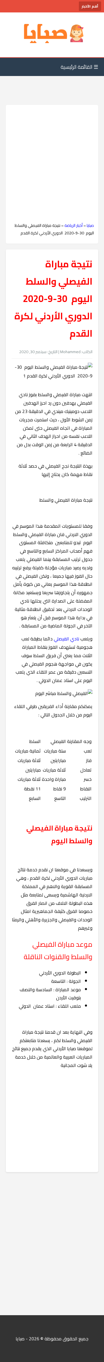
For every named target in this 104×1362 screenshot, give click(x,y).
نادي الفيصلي (66, 638)
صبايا (90, 225)
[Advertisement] (52, 164)
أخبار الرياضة (73, 225)
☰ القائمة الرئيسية (79, 67)
